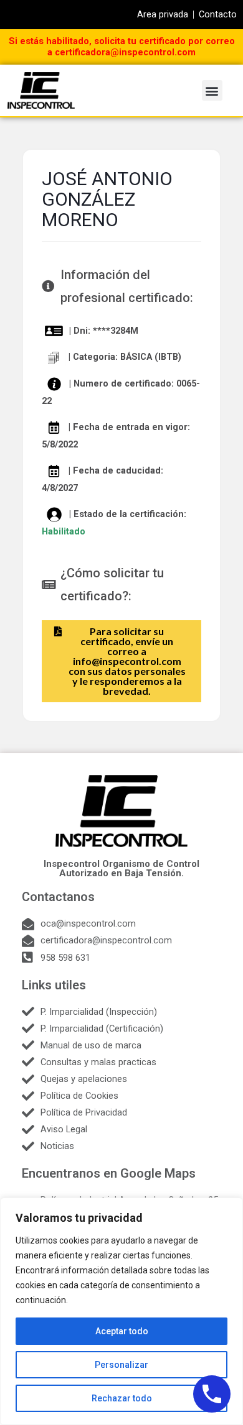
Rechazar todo (122, 1398)
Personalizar (121, 1365)
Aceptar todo (121, 1331)
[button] (212, 90)
